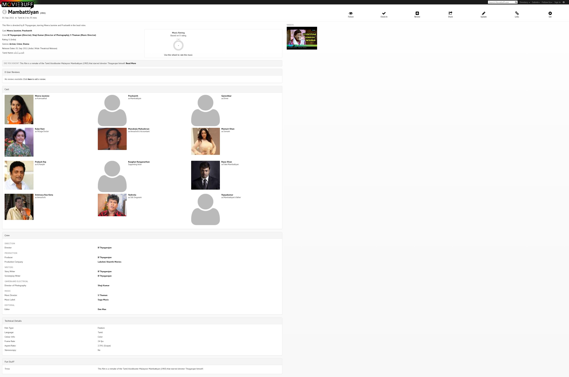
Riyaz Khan (226, 161)
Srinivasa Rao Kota (44, 194)
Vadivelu (132, 194)
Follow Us (546, 2)
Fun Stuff (9, 361)
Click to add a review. (34, 79)
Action (12, 44)
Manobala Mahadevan (138, 128)
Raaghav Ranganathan (139, 161)
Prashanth (27, 30)
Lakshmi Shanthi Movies (109, 261)
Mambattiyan (23, 11)
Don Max (102, 309)
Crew (7, 235)
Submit (535, 2)
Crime (19, 44)
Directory (524, 2)
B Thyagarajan (105, 247)
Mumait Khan (227, 128)
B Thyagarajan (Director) (19, 35)
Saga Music (103, 299)
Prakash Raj (40, 161)
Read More (131, 63)
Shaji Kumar (103, 285)
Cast (7, 89)
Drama (26, 44)
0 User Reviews (12, 72)
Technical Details (13, 320)
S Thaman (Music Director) (83, 35)
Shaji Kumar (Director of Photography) (50, 35)
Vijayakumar (227, 194)
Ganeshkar (226, 96)
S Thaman (102, 295)
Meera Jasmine (14, 30)
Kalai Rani (40, 128)
